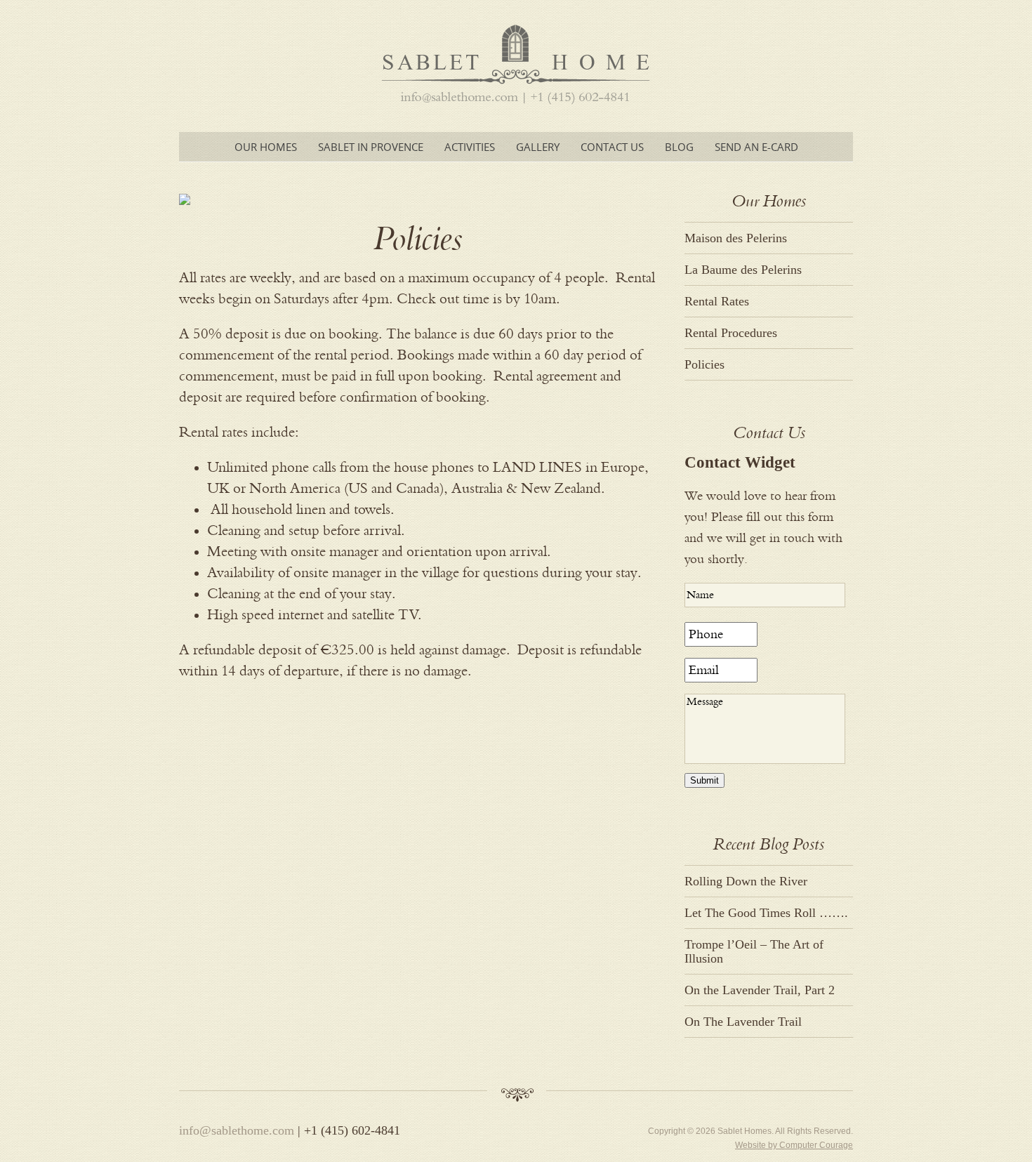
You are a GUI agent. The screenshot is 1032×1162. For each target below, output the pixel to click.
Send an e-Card (756, 147)
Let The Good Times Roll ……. (766, 913)
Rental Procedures (730, 333)
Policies (704, 364)
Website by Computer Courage (794, 1145)
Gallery (538, 147)
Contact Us (612, 147)
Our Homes (265, 147)
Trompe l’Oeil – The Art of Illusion (753, 951)
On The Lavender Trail (743, 1022)
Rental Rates (716, 301)
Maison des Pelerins (737, 238)
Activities (469, 147)
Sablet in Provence (370, 147)
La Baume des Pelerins (743, 270)
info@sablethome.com (236, 1130)
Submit (704, 780)
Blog (679, 147)
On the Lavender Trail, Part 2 (759, 990)
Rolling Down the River (745, 881)
